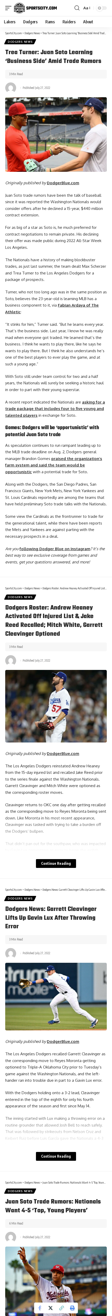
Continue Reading (56, 863)
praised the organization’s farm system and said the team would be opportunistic (53, 465)
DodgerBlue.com (63, 182)
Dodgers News (20, 41)
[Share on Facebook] (39, 1308)
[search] (77, 8)
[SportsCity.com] (35, 8)
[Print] (72, 1308)
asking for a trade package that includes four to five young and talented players (55, 409)
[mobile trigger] (9, 8)
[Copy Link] (61, 1308)
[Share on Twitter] (50, 1308)
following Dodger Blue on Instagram (55, 548)
